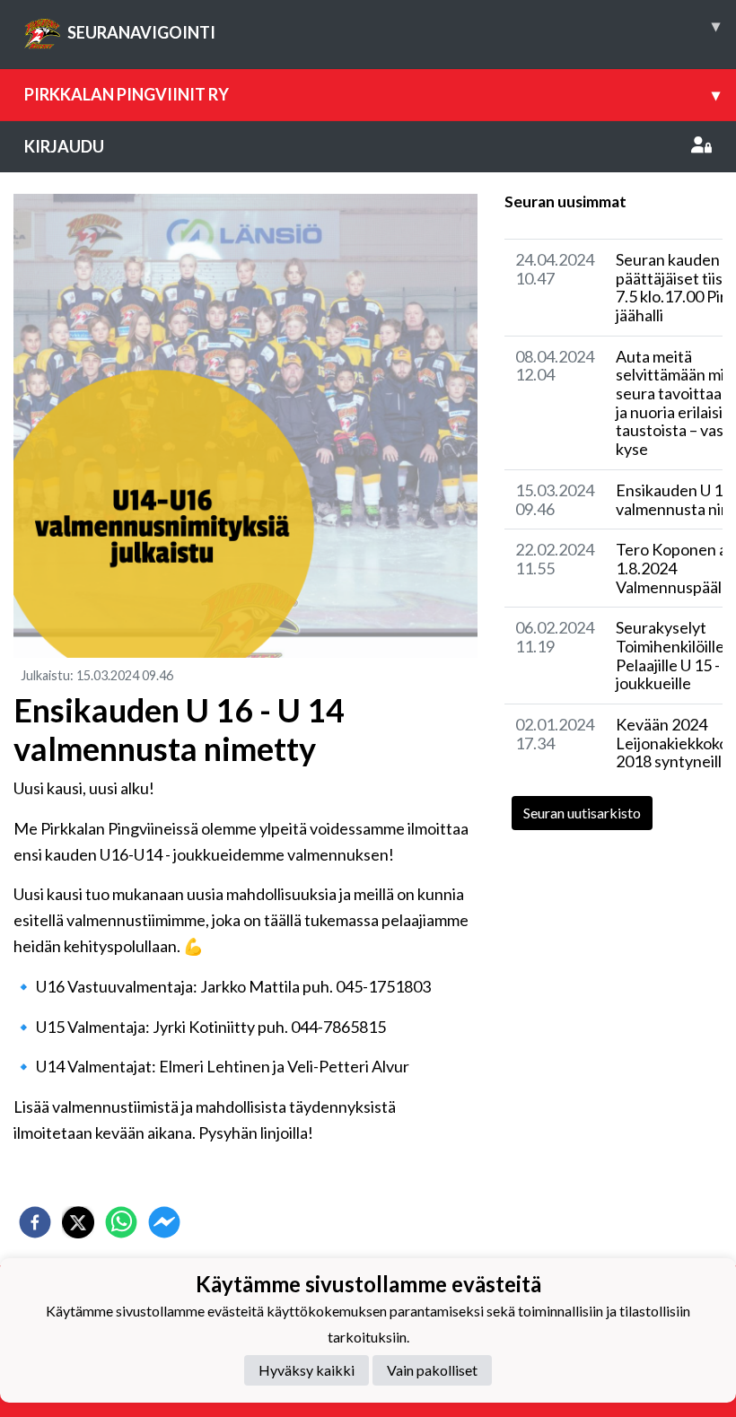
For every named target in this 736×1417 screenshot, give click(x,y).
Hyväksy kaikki (306, 1369)
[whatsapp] (121, 1222)
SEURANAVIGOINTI (393, 28)
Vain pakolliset (432, 1369)
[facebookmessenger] (164, 1222)
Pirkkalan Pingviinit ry (372, 94)
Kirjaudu (64, 146)
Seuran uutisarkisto (582, 812)
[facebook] (35, 1222)
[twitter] (78, 1222)
